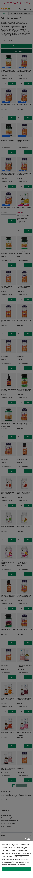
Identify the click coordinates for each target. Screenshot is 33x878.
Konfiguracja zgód (16, 874)
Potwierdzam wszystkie (16, 869)
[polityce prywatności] (23, 852)
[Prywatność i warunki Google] (21, 855)
